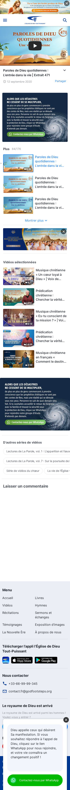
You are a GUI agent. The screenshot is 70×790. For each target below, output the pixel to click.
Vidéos (7, 605)
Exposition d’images (50, 625)
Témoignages (12, 625)
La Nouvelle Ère (13, 632)
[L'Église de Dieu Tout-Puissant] (35, 20)
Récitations (10, 613)
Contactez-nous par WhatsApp (39, 780)
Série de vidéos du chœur (22, 470)
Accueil (7, 598)
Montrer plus (34, 220)
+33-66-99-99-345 (23, 684)
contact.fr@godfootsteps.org (30, 691)
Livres (39, 598)
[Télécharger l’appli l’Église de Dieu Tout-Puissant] (5, 660)
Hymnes (41, 605)
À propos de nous (48, 632)
